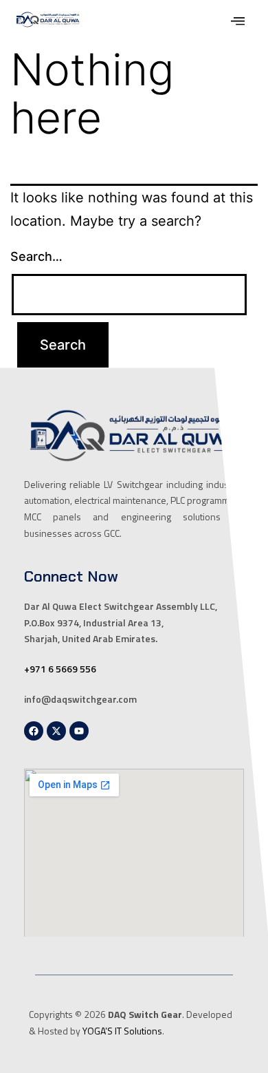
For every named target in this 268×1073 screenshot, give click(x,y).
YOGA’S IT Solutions (122, 1030)
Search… (36, 256)
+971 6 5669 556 (60, 668)
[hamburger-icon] (238, 23)
